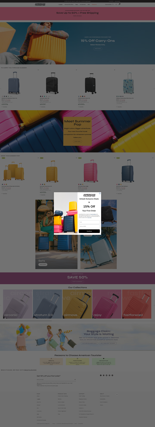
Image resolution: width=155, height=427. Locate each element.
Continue (89, 231)
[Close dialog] (100, 193)
